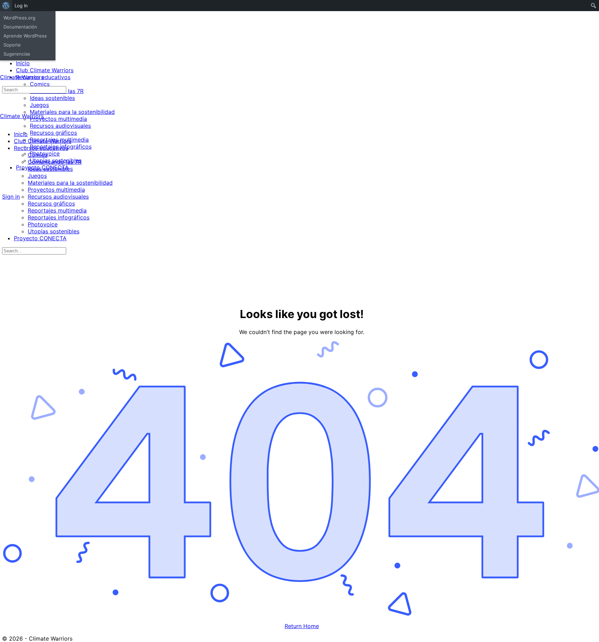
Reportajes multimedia (57, 210)
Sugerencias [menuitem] (16, 54)
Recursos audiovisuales (58, 196)
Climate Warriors (22, 77)
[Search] (6, 189)
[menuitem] (6, 5)
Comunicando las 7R (54, 161)
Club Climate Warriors (42, 140)
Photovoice (43, 224)
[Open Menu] (4, 70)
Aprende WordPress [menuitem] (25, 36)
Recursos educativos (41, 147)
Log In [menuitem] (21, 5)
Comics (37, 154)
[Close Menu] (4, 121)
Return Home (302, 626)
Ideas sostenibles (50, 168)
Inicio (21, 134)
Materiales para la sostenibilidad (70, 182)
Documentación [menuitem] (20, 27)
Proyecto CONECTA (40, 238)
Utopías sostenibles (53, 231)
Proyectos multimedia (56, 189)
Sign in (11, 196)
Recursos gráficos (51, 203)
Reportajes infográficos (58, 217)
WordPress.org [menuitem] (19, 17)
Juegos (37, 175)
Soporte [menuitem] (12, 45)
